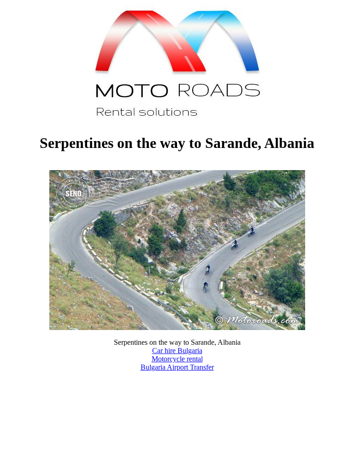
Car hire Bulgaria (177, 350)
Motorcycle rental (177, 359)
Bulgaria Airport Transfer (177, 367)
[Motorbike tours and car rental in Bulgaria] (177, 120)
